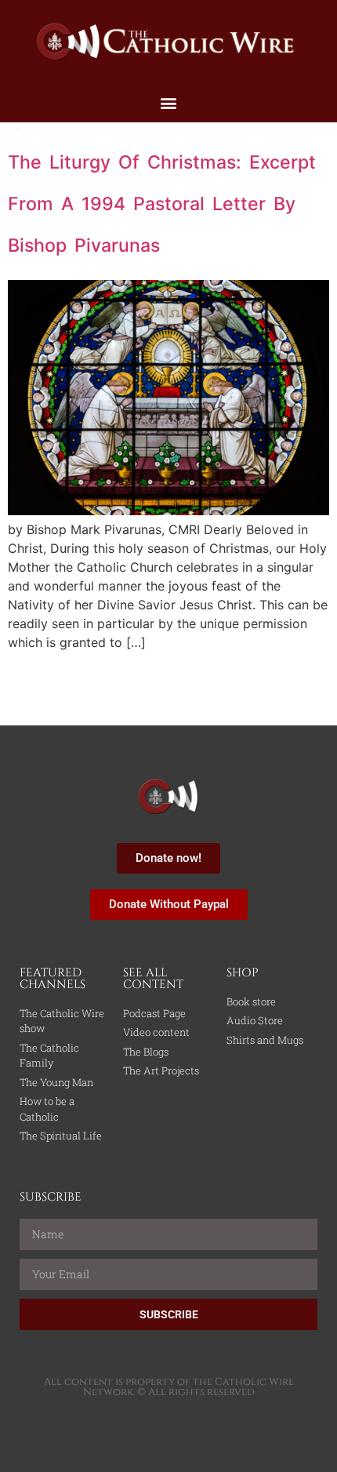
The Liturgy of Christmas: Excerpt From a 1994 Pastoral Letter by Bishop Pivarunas (162, 204)
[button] (169, 102)
